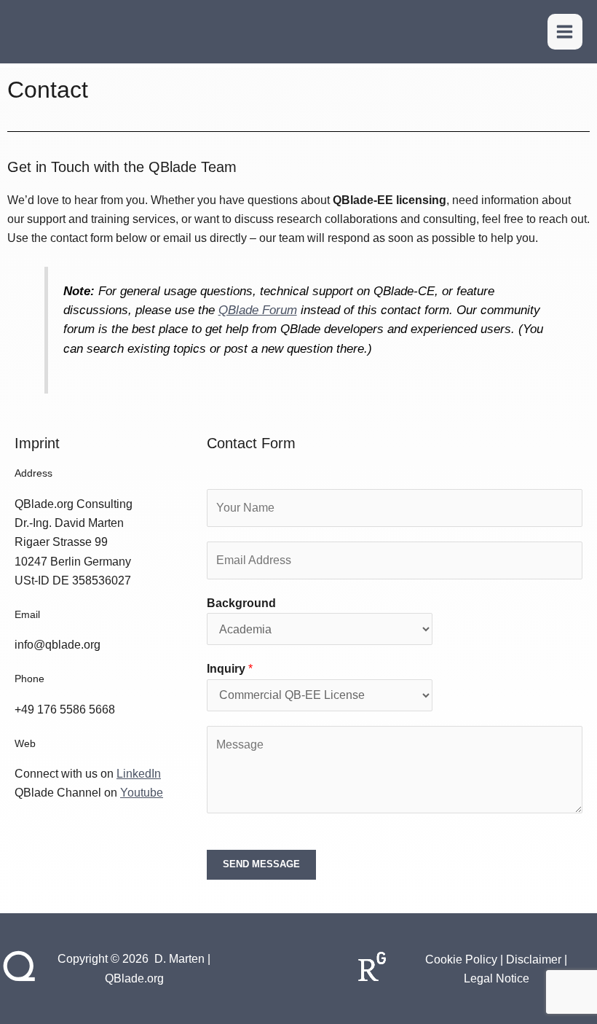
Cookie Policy (461, 959)
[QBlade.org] (35, 32)
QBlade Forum (257, 310)
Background (241, 603)
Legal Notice (496, 978)
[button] (517, 32)
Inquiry (230, 669)
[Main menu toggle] (564, 31)
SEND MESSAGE (261, 864)
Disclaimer (533, 959)
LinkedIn (138, 773)
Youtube (141, 792)
